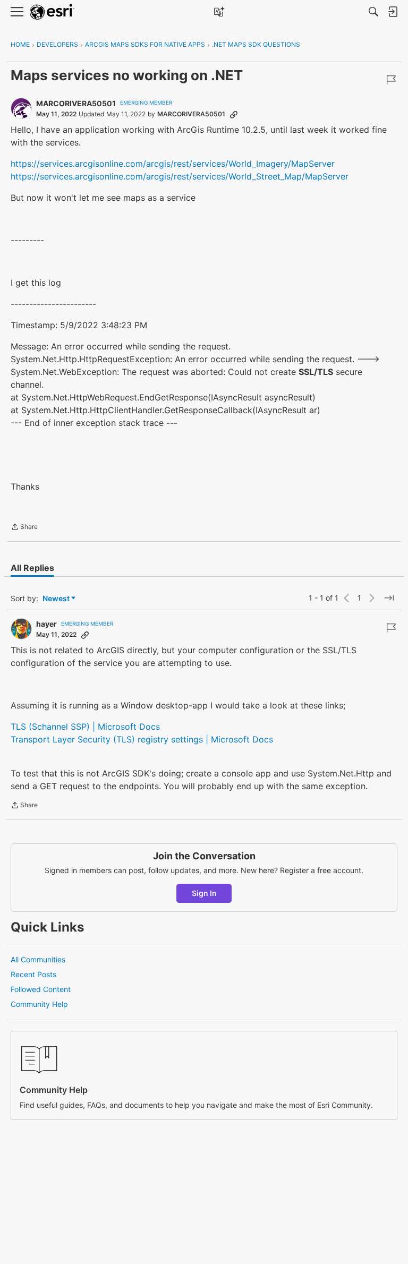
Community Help (39, 1004)
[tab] (32, 568)
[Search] (373, 11)
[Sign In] (392, 11)
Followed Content (41, 989)
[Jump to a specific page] (388, 598)
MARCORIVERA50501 (76, 103)
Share (24, 528)
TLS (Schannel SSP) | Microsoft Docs (85, 726)
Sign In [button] (204, 893)
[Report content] (391, 79)
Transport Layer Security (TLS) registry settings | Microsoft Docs (142, 739)
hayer (46, 623)
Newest (56, 599)
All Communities (38, 959)
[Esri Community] (52, 12)
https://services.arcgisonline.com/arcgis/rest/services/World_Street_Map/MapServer (179, 176)
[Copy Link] (233, 114)
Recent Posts (33, 974)
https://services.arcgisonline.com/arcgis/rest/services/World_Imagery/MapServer (173, 163)
